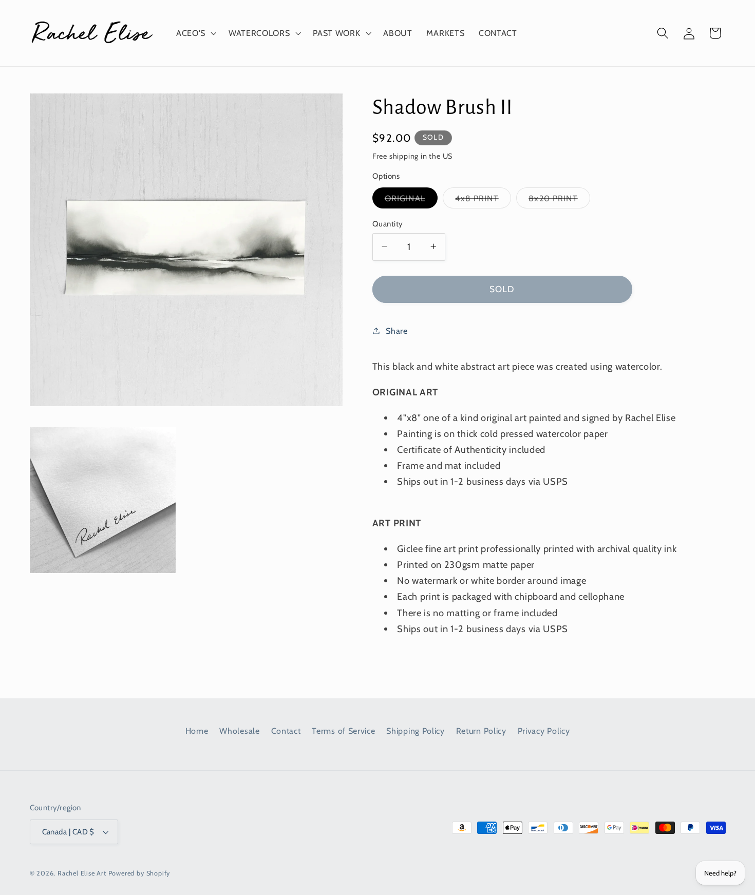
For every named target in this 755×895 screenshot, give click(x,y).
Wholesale (239, 731)
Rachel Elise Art (82, 873)
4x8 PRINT (483, 200)
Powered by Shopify (139, 873)
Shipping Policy (415, 731)
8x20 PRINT (559, 200)
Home (197, 731)
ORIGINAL (411, 200)
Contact (286, 731)
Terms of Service (343, 731)
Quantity (387, 223)
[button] (195, 33)
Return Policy (481, 731)
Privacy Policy (544, 731)
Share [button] (396, 330)
